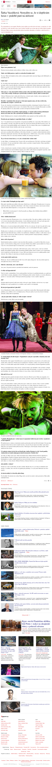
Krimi (15, 532)
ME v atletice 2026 (39, 726)
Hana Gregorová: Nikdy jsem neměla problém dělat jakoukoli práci (31, 492)
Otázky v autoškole (39, 742)
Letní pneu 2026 (39, 734)
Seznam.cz (48, 1)
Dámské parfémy (30, 753)
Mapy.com (12, 747)
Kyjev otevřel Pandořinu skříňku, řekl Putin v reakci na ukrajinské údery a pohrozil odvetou (36, 624)
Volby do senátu (4, 728)
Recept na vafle (4, 742)
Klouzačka (34, 749)
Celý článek (27, 633)
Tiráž (20, 760)
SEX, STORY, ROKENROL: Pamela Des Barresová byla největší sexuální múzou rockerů (31, 562)
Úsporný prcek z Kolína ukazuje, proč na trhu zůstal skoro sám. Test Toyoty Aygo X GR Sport (32, 583)
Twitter (7, 760)
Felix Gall (20, 728)
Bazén (11, 749)
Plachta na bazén (17, 749)
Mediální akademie (25, 760)
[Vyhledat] (29, 2)
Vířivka (28, 751)
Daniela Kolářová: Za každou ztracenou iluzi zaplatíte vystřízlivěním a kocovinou (32, 514)
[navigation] (2, 2)
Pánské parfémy (29, 755)
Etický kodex (32, 760)
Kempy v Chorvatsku (22, 734)
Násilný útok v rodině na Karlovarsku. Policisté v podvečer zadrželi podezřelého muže (31, 530)
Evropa (15, 541)
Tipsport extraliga (39, 724)
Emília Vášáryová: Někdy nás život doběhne (25, 502)
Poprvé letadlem (21, 736)
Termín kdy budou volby (6, 726)
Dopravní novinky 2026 (40, 738)
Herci (11, 484)
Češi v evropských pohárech (42, 747)
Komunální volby (4, 730)
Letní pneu (37, 753)
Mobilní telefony (14, 753)
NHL (36, 730)
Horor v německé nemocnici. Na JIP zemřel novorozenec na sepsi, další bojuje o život (31, 594)
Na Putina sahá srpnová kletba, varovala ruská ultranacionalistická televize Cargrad (31, 604)
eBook (42, 20)
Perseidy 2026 (26, 747)
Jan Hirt (19, 724)
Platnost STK (38, 743)
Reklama (12, 760)
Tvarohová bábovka (5, 740)
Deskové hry (42, 753)
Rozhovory (15, 484)
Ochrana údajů (39, 760)
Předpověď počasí (19, 747)
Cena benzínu (33, 747)
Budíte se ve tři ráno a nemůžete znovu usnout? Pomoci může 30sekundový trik (30, 572)
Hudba (15, 564)
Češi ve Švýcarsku (22, 740)
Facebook (3, 760)
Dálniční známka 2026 (40, 736)
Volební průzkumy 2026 (5, 723)
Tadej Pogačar (21, 726)
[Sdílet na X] (50, 480)
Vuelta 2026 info (21, 721)
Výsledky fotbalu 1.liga (40, 723)
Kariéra (16, 760)
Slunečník (29, 749)
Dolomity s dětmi (21, 743)
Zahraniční (16, 607)
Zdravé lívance (4, 738)
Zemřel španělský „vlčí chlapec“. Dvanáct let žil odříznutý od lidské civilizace (25, 650)
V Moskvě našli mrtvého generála (23, 540)
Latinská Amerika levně (23, 742)
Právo (2, 19)
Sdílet (47, 20)
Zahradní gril (23, 751)
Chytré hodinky (22, 755)
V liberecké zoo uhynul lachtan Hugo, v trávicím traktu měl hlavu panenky (42, 649)
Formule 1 (38, 728)
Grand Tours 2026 (22, 730)
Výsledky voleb (4, 724)
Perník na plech (4, 743)
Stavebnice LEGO (22, 753)
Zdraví (15, 575)
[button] (26, 49)
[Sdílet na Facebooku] (48, 480)
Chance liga (38, 721)
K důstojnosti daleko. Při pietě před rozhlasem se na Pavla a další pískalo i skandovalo (31, 551)
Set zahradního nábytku (42, 749)
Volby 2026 (3, 721)
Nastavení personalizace (26, 761)
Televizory (48, 753)
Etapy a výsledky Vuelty (23, 723)
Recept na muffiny (4, 736)
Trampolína (24, 749)
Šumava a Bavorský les (23, 738)
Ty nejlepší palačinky (5, 734)
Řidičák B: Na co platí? (40, 740)
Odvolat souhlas (46, 760)
